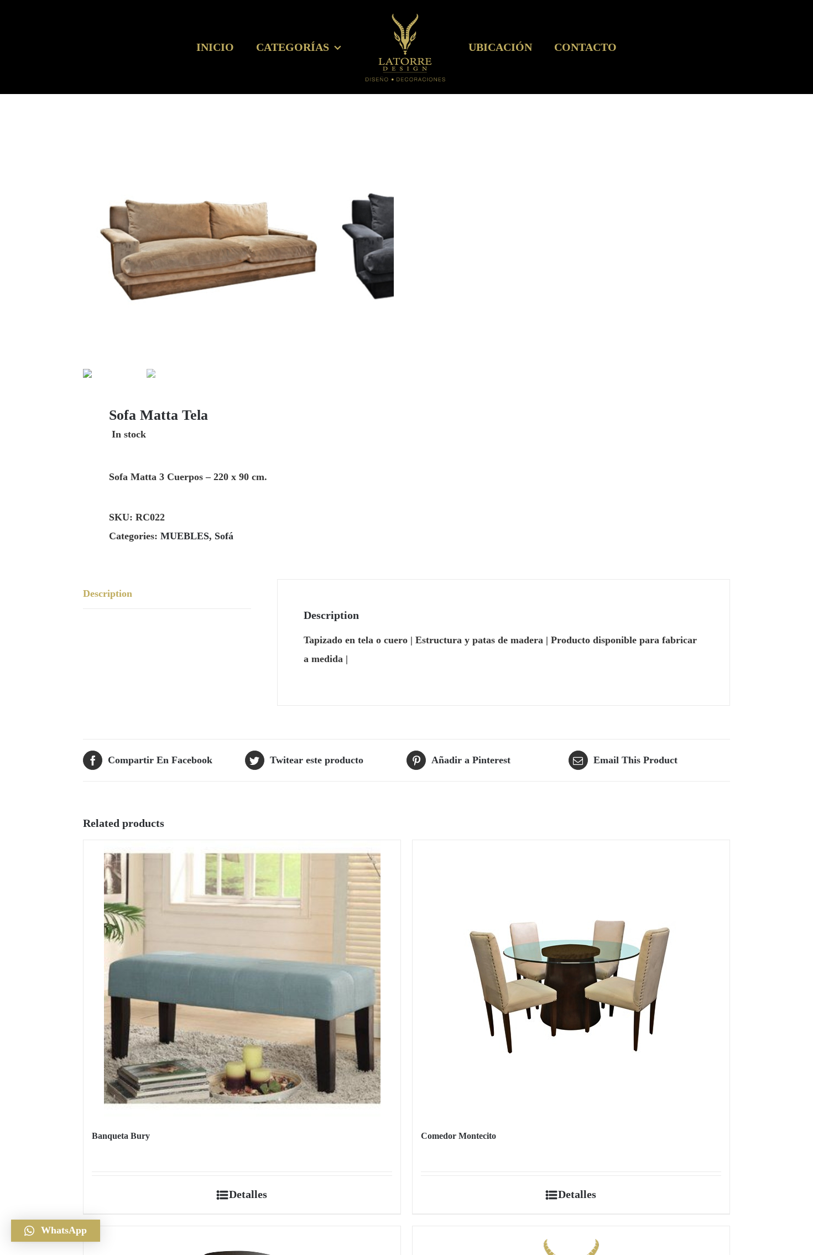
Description (107, 593)
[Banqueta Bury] (242, 978)
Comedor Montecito (458, 1136)
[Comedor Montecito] (571, 978)
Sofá (224, 535)
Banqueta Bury (121, 1136)
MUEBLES (184, 535)
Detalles (248, 1194)
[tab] (167, 594)
